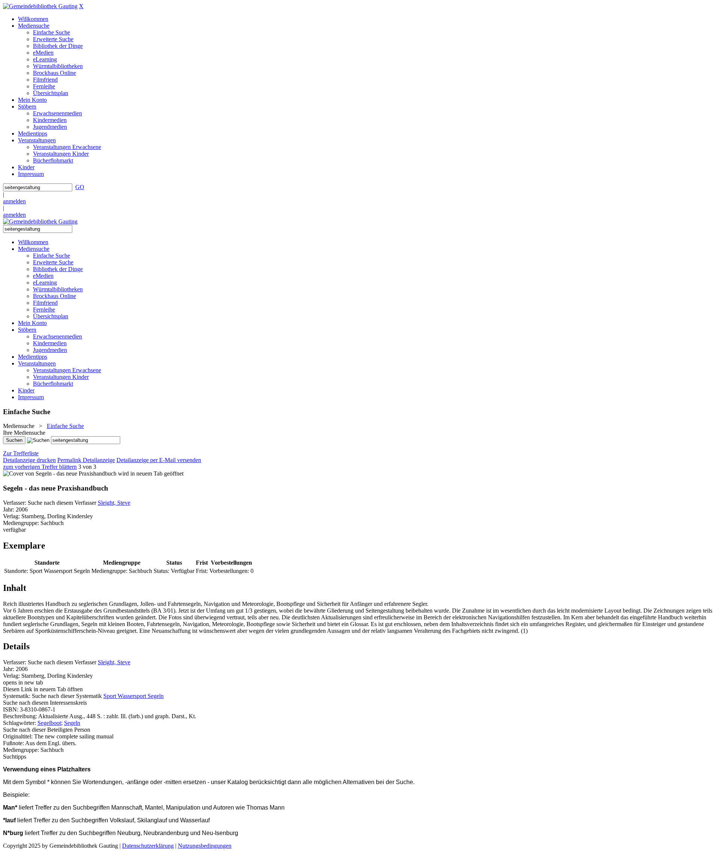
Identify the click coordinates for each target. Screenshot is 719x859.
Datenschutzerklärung (148, 846)
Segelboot (49, 723)
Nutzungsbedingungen (204, 846)
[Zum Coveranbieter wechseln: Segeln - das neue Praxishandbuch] (59, 473)
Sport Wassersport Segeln (133, 696)
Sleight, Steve (114, 503)
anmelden (14, 201)
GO (79, 187)
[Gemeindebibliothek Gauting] (40, 6)
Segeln (72, 723)
